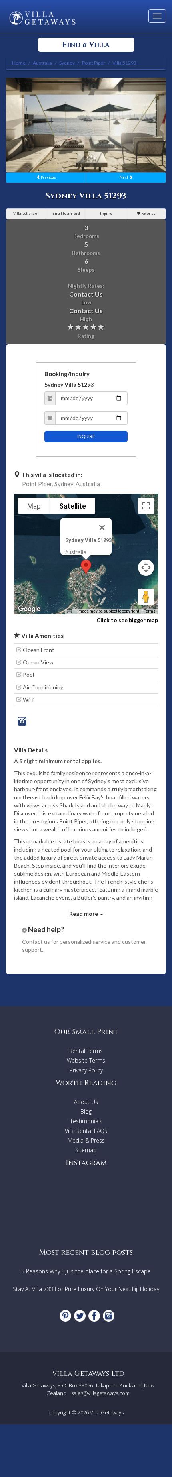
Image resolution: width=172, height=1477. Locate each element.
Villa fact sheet (26, 213)
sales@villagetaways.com (100, 1393)
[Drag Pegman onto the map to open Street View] (146, 597)
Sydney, (64, 483)
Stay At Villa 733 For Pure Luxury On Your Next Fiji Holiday (86, 1289)
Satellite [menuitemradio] (72, 506)
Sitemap (86, 1150)
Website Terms (86, 1060)
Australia (88, 483)
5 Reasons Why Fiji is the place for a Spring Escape (86, 1271)
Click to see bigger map (127, 620)
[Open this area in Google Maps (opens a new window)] (29, 609)
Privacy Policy (86, 1070)
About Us (86, 1102)
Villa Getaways (107, 1412)
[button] (86, 567)
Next (124, 177)
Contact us (36, 941)
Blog (86, 1111)
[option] (86, 125)
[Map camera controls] (146, 568)
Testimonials (86, 1121)
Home (19, 63)
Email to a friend (66, 213)
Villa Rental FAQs (86, 1131)
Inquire (106, 213)
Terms (150, 611)
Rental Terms (86, 1051)
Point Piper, (37, 483)
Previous (48, 177)
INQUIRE (86, 436)
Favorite (148, 213)
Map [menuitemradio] (34, 506)
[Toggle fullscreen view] (146, 506)
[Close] (102, 527)
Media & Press (86, 1140)
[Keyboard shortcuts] (69, 611)
